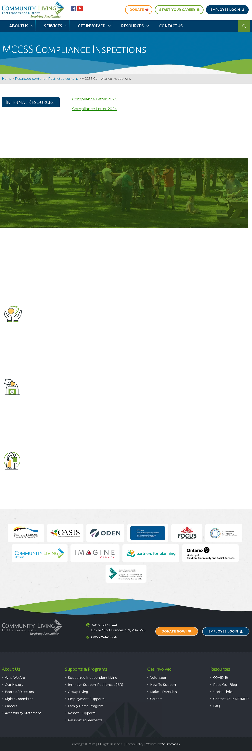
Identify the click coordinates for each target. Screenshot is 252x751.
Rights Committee (19, 699)
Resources (132, 26)
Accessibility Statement (23, 713)
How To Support (163, 685)
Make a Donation (124, 407)
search (244, 26)
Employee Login (225, 10)
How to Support (124, 480)
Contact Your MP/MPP (231, 699)
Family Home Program (85, 706)
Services (53, 26)
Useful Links (222, 692)
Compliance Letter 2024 (94, 108)
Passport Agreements (85, 720)
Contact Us (171, 26)
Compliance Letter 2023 (94, 99)
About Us (18, 26)
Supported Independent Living (92, 678)
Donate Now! (174, 631)
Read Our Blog (225, 685)
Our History (14, 685)
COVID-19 (220, 678)
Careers (11, 706)
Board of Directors (19, 692)
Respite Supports (81, 713)
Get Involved (92, 26)
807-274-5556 (104, 637)
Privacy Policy (134, 744)
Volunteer (124, 335)
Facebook (73, 8)
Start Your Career (177, 10)
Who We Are (15, 678)
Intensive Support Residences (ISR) (95, 685)
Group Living (78, 692)
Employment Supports (86, 699)
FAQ (216, 706)
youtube (80, 8)
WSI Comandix (170, 744)
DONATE (137, 10)
